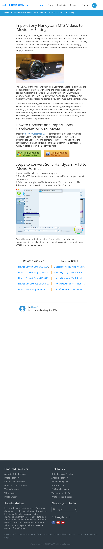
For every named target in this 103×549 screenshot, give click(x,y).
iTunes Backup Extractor (15, 485)
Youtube (63, 522)
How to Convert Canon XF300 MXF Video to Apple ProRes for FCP (48, 278)
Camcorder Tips (18, 12)
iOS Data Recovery (60, 489)
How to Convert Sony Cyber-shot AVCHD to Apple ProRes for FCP (48, 272)
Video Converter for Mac (34, 133)
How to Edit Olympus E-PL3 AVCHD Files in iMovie (41, 283)
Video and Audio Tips (61, 493)
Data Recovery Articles (62, 474)
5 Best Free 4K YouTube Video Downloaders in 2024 (78, 266)
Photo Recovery (11, 477)
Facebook (53, 522)
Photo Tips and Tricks (62, 496)
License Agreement (51, 534)
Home (42, 5)
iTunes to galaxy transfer (24, 522)
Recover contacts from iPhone (24, 527)
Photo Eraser (10, 496)
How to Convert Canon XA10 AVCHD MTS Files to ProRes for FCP (48, 266)
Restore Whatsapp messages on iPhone (24, 524)
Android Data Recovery (15, 474)
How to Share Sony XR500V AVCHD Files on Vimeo (41, 289)
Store (51, 5)
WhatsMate (9, 493)
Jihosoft (34, 307)
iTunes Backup (58, 485)
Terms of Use (35, 534)
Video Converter (12, 489)
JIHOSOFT (50, 544)
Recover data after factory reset (19, 508)
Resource (74, 5)
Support (86, 5)
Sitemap (71, 534)
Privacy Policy (23, 534)
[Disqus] (51, 349)
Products (61, 5)
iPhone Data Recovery (14, 481)
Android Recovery (60, 477)
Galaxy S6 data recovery (19, 514)
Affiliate (63, 534)
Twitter (58, 522)
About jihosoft (10, 534)
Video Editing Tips (60, 481)
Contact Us (81, 534)
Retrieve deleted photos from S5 (22, 515)
